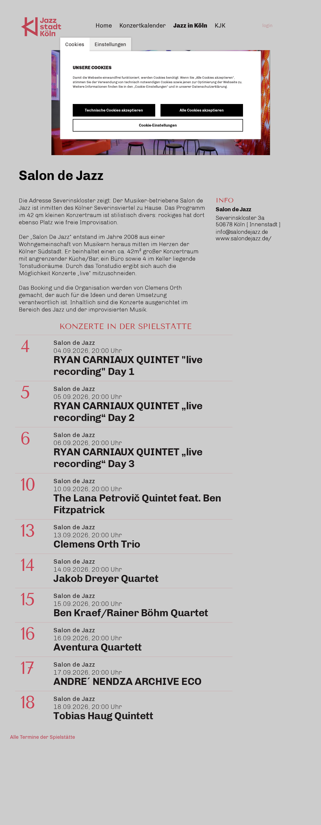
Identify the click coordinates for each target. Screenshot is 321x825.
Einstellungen (110, 44)
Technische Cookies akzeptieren (114, 110)
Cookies (75, 44)
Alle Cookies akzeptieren (202, 110)
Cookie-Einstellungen (158, 125)
